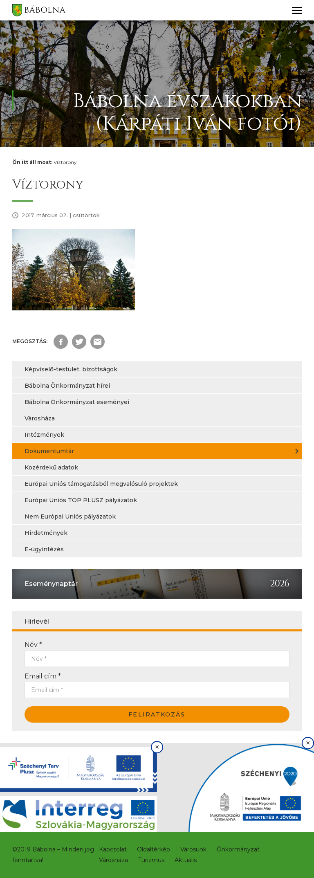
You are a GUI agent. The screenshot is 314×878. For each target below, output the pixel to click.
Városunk (193, 849)
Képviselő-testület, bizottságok (71, 369)
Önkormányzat (238, 849)
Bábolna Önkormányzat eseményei (77, 402)
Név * (33, 645)
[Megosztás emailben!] (97, 342)
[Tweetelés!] (79, 342)
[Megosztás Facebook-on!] (61, 342)
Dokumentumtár (49, 451)
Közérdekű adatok (51, 467)
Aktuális (186, 860)
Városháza (40, 418)
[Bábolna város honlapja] (38, 10)
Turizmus (151, 860)
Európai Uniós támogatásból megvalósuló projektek (101, 483)
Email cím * (43, 676)
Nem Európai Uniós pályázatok (70, 516)
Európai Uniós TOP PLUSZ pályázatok (81, 500)
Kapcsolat (113, 849)
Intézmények (44, 434)
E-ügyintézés (44, 549)
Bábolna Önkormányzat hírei (67, 385)
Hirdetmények (46, 533)
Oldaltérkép (153, 849)
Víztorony (65, 162)
